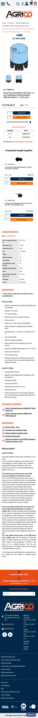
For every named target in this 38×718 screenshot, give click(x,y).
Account (26, 3)
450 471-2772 (8, 3)
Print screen (20, 38)
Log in (22, 3)
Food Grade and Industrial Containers (13, 666)
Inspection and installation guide (16, 430)
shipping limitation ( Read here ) (23, 141)
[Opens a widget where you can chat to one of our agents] (31, 714)
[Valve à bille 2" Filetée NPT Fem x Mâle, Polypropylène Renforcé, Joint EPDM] (19, 195)
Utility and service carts (8, 675)
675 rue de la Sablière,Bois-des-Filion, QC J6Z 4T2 (12, 618)
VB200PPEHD (11, 200)
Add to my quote (21, 183)
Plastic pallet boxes (7, 672)
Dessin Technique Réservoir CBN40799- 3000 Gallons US (20, 409)
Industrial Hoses (6, 663)
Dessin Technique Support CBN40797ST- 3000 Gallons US (18, 415)
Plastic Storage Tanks (8, 657)
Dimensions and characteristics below (18, 121)
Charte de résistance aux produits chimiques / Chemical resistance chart (20, 440)
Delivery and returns (7, 698)
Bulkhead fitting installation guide (16, 433)
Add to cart (21, 113)
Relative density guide (12, 436)
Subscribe (32, 594)
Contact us (4, 682)
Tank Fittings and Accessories (10, 660)
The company (5, 685)
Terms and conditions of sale (10, 692)
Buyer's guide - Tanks (12, 427)
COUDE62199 (11, 164)
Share (20, 35)
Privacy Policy (5, 695)
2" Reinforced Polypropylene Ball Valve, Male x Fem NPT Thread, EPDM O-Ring (18, 204)
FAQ (2, 689)
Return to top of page (33, 706)
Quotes (35, 3)
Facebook (4, 634)
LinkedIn (10, 634)
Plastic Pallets (5, 669)
